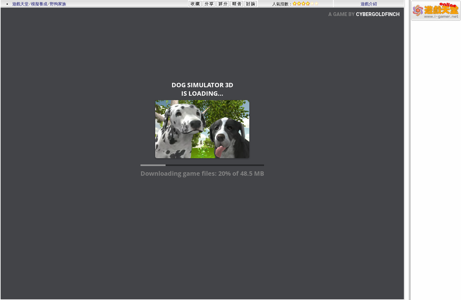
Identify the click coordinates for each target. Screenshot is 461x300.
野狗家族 (58, 4)
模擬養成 (39, 4)
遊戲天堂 (20, 4)
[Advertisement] (436, 115)
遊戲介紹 (369, 4)
